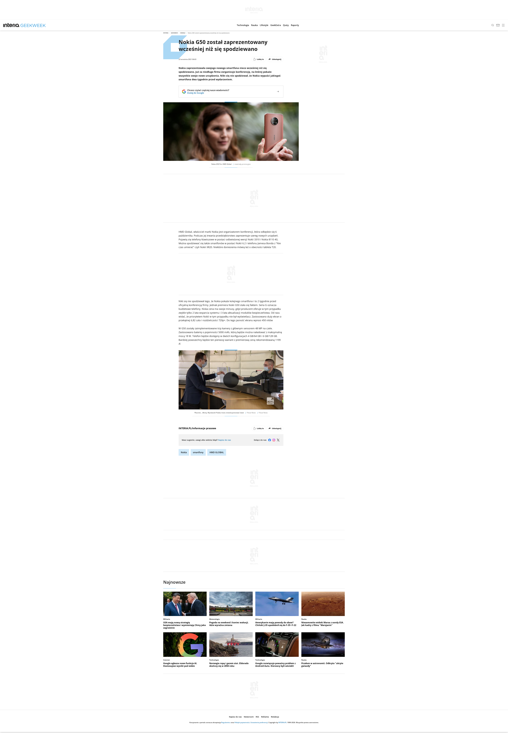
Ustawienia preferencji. (259, 722)
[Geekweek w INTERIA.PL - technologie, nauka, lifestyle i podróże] (33, 25)
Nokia (184, 452)
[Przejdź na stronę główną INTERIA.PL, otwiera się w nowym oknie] (11, 25)
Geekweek (174, 33)
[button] (243, 25)
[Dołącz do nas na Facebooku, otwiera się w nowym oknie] (269, 440)
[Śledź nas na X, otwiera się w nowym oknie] (278, 440)
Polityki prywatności (242, 722)
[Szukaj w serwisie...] (492, 25)
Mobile (182, 33)
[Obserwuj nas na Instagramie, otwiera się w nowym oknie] (274, 440)
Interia (165, 33)
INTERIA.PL (282, 722)
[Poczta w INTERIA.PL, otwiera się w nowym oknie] (498, 25)
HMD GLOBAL (217, 452)
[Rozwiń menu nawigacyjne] (503, 25)
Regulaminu (225, 722)
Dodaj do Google (208, 93)
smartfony (198, 452)
